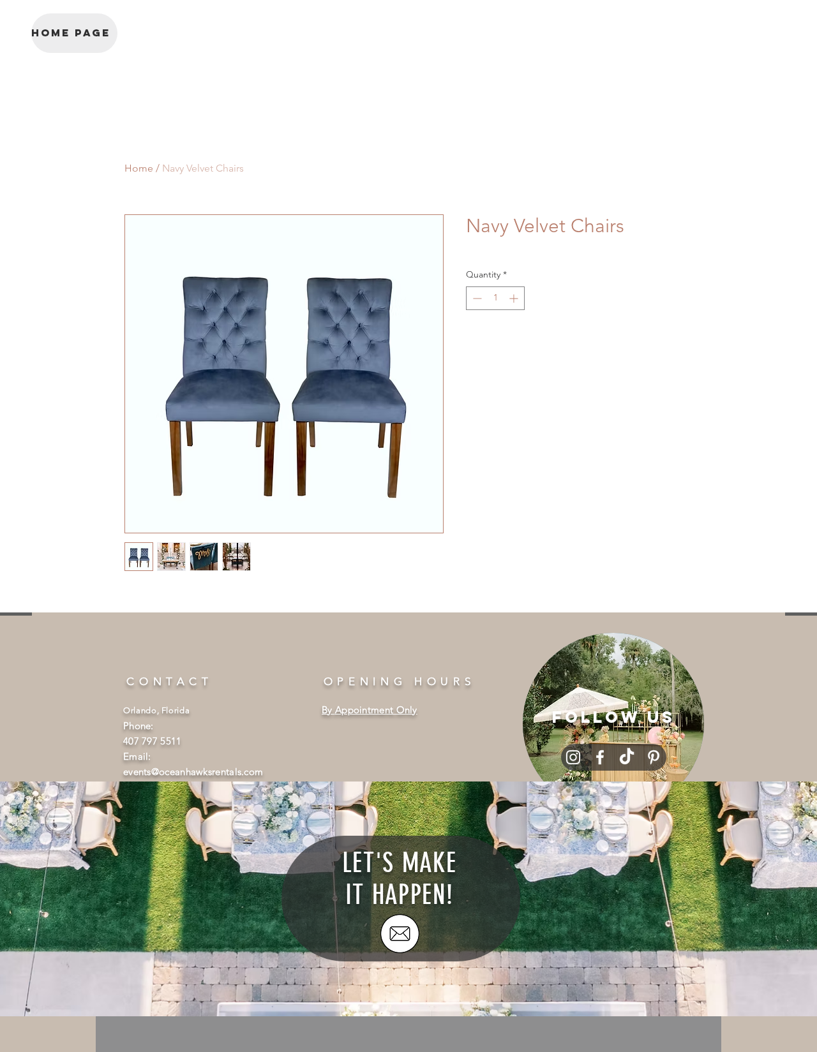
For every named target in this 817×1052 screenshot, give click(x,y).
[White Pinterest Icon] (653, 757)
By (328, 710)
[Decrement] (476, 298)
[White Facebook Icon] (600, 757)
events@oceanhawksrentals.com (193, 772)
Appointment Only (376, 710)
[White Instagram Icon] (573, 757)
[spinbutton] (495, 298)
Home (138, 168)
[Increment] (515, 298)
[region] (613, 723)
